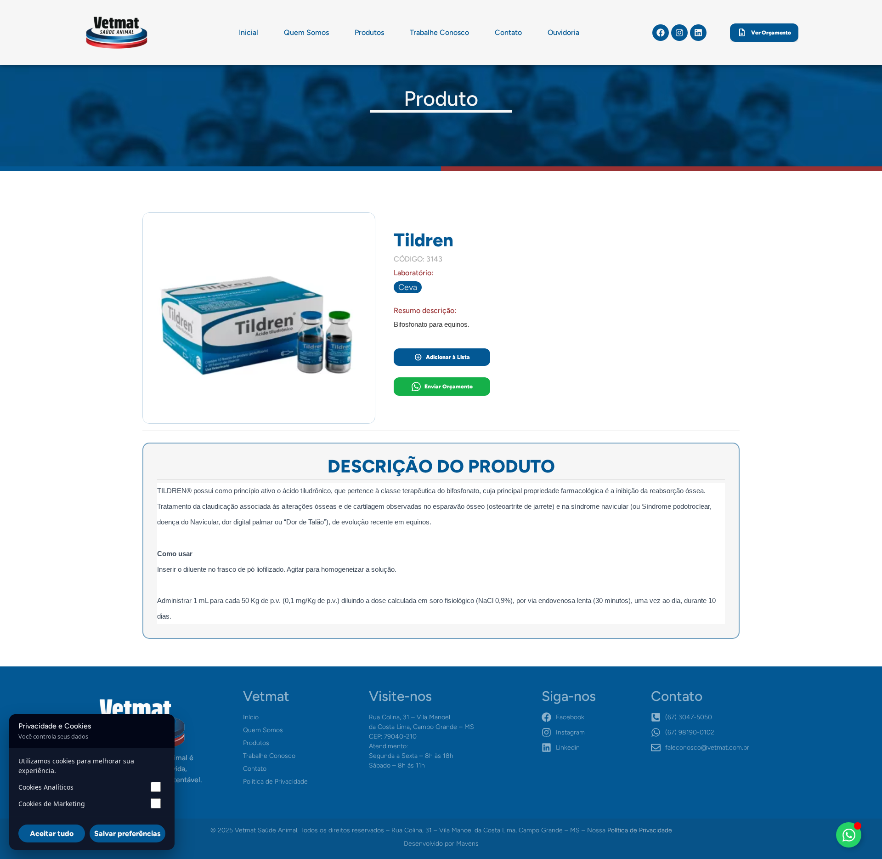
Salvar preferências (127, 833)
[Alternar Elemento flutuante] (848, 835)
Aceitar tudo (52, 833)
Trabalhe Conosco (439, 32)
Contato (508, 32)
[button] (408, 287)
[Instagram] (679, 32)
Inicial (248, 32)
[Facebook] (660, 32)
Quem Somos (306, 32)
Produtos (369, 32)
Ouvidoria (563, 32)
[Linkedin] (698, 32)
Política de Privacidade (639, 830)
